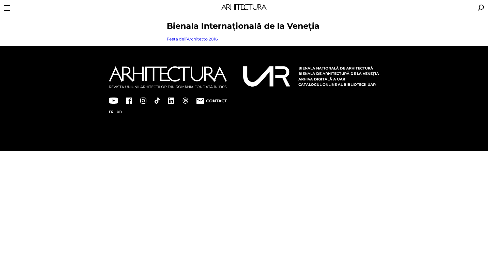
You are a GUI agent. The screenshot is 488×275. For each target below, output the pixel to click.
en (119, 111)
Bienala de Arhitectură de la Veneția (338, 73)
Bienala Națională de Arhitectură (335, 68)
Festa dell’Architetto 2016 (192, 39)
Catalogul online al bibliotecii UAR (337, 84)
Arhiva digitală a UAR (321, 79)
